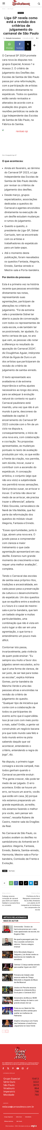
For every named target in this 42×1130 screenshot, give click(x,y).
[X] (21, 883)
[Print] (36, 883)
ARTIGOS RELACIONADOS (15, 917)
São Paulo (10, 9)
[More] (34, 46)
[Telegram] (31, 883)
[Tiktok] (27, 1068)
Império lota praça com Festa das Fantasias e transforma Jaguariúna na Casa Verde (26, 1023)
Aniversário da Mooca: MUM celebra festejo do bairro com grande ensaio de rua (26, 1000)
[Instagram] (23, 1068)
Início (3, 9)
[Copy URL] (26, 883)
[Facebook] (16, 883)
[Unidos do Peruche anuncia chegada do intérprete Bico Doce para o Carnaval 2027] (7, 990)
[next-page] (7, 1031)
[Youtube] (18, 1068)
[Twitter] (8, 1068)
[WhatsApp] (11, 883)
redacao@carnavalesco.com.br (18, 1106)
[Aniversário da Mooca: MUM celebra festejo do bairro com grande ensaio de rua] (7, 1000)
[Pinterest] (13, 1068)
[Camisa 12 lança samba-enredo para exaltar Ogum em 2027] (7, 967)
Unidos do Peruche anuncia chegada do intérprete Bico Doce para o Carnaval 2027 (25, 990)
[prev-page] (3, 1031)
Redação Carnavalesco (13, 38)
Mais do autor (10, 921)
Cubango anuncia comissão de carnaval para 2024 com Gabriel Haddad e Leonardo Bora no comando (11, 900)
